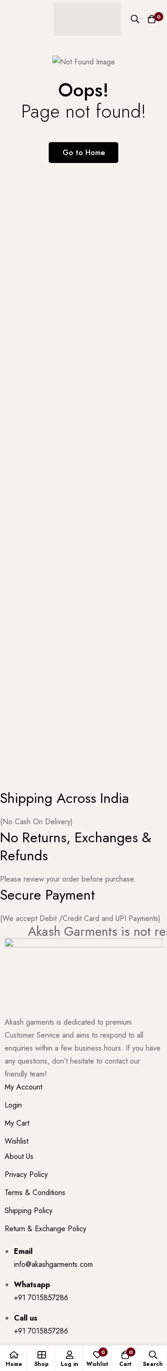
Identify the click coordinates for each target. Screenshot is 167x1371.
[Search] (135, 19)
